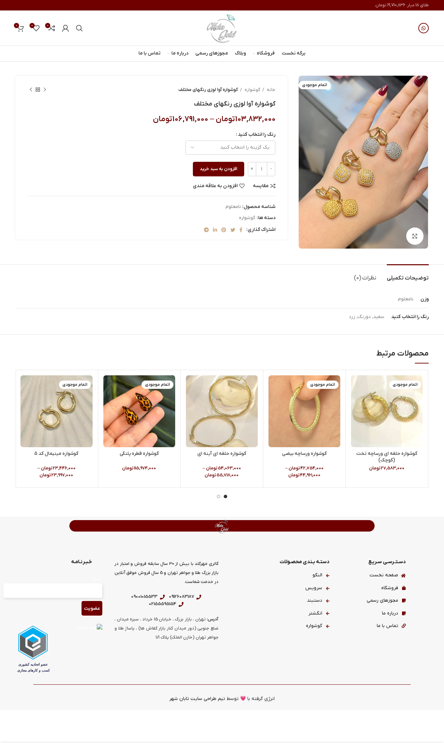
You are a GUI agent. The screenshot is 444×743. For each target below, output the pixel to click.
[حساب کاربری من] (65, 28)
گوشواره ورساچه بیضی (304, 453)
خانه (270, 90)
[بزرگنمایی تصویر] (415, 236)
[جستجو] (79, 28)
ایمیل (97, 579)
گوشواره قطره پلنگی (139, 453)
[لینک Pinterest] (223, 229)
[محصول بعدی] (30, 89)
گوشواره (252, 90)
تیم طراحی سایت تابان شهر (197, 698)
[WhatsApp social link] (423, 28)
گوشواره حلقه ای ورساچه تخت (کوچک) (386, 457)
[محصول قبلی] (44, 89)
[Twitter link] (232, 229)
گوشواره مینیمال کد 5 (56, 453)
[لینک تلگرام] (206, 229)
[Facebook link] (241, 229)
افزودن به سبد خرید (218, 169)
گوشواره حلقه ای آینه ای (221, 453)
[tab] (408, 274)
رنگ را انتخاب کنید (256, 134)
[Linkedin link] (215, 229)
